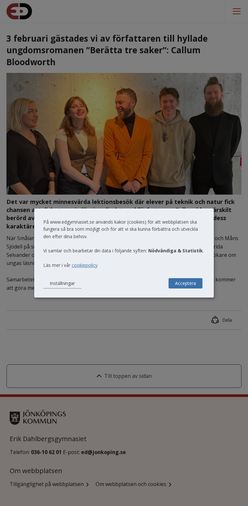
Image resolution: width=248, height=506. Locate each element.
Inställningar (62, 283)
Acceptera (185, 283)
